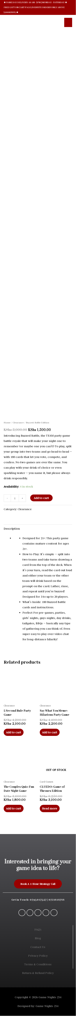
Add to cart (41, 498)
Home (7, 422)
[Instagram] (37, 912)
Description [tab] (12, 528)
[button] (56, 22)
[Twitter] (46, 912)
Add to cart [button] (13, 732)
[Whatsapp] (21, 912)
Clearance (18, 422)
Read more (49, 808)
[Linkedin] (53, 912)
